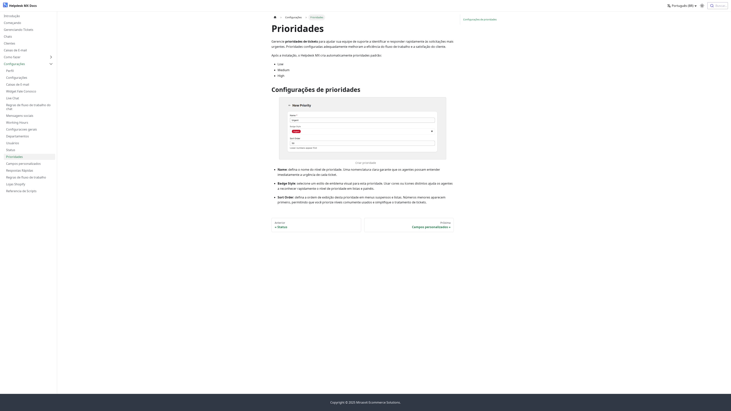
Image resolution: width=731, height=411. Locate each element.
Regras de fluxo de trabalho (26, 177)
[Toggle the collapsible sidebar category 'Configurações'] (51, 64)
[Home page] (275, 17)
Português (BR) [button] (682, 6)
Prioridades (14, 157)
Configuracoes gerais (21, 129)
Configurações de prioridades (480, 19)
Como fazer (12, 57)
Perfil (10, 71)
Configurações (14, 64)
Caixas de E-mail (15, 50)
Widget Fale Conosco (21, 91)
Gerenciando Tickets (18, 30)
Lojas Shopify (15, 184)
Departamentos (17, 136)
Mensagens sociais (19, 116)
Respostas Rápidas (19, 170)
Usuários (12, 143)
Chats (8, 36)
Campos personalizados (23, 164)
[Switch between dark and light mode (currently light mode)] (702, 6)
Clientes (9, 43)
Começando (12, 23)
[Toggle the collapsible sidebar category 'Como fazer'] (51, 57)
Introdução (12, 16)
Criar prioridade (365, 163)
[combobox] (717, 5)
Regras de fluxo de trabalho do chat (28, 107)
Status (10, 150)
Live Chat (12, 98)
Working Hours (17, 122)
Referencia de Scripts (21, 191)
